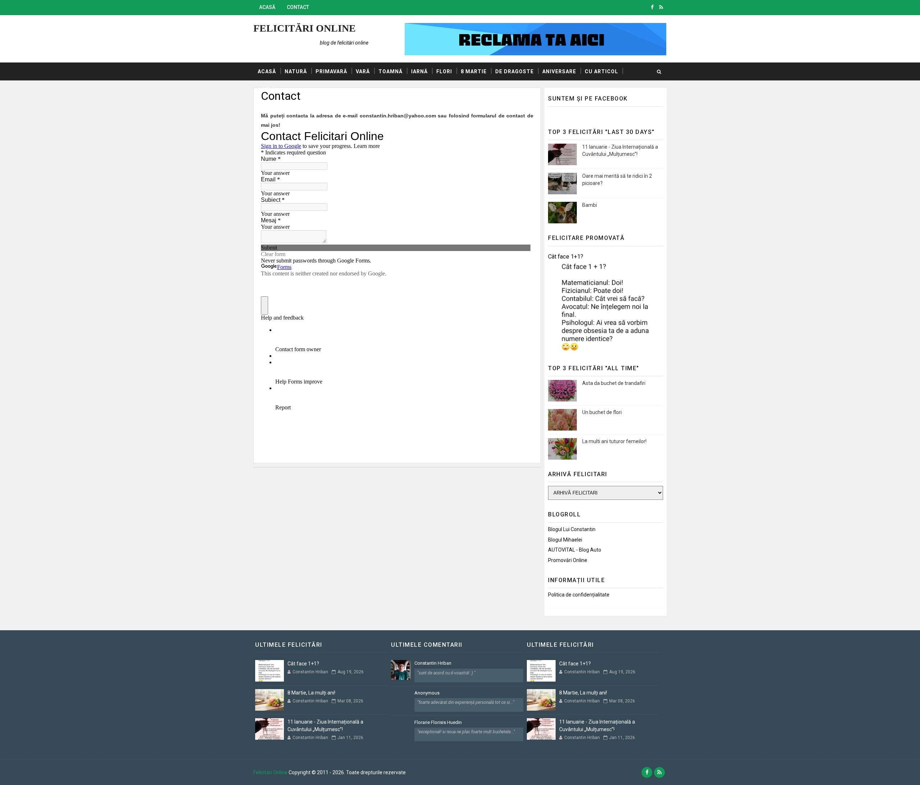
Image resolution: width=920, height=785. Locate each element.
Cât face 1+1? (565, 256)
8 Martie (474, 71)
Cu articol (601, 71)
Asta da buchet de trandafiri (613, 383)
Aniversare (559, 71)
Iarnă (419, 71)
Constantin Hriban (432, 663)
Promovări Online (567, 560)
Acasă (267, 7)
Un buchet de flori (602, 412)
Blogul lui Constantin (571, 529)
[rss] (661, 7)
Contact (298, 7)
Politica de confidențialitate (579, 595)
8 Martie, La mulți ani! (311, 693)
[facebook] (652, 7)
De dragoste (514, 71)
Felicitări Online (304, 28)
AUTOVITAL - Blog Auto (574, 550)
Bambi (589, 205)
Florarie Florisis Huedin (438, 722)
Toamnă (390, 71)
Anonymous (427, 693)
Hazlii (267, 89)
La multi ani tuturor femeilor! (614, 441)
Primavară (331, 71)
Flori (444, 71)
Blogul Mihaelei (565, 540)
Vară (363, 71)
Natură (296, 71)
